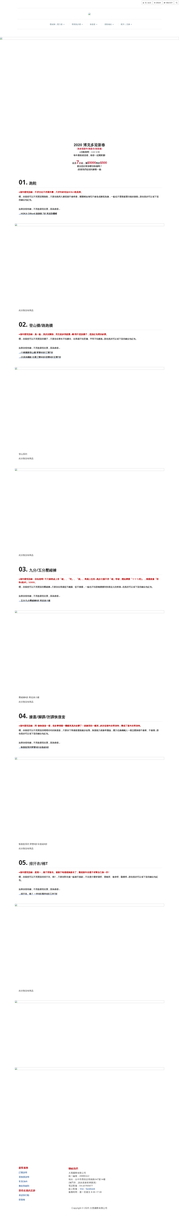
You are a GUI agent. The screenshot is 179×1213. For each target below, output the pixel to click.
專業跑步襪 (76, 24)
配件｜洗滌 (126, 24)
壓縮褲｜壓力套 (56, 24)
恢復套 (93, 24)
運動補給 (108, 24)
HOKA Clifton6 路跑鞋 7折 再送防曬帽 (39, 213)
